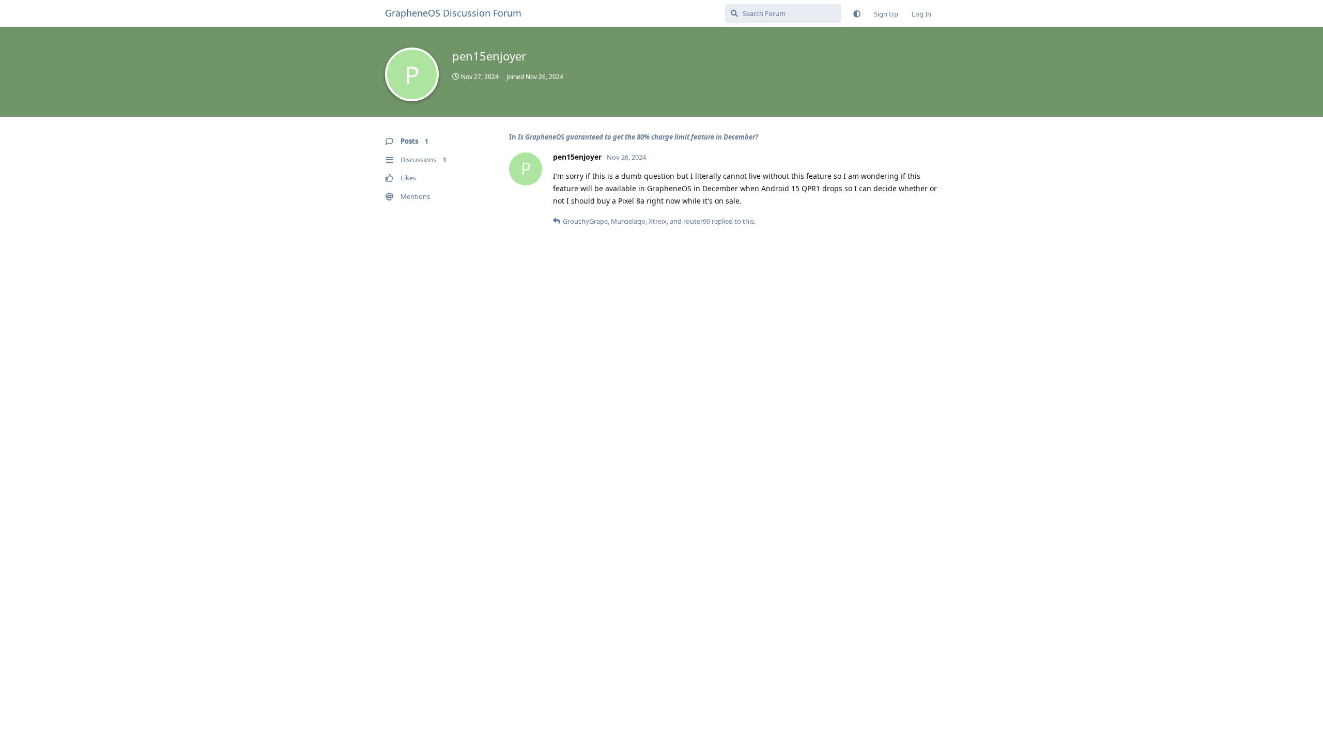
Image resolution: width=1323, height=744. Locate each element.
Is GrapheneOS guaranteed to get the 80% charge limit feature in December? (638, 137)
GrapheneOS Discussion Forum (453, 13)
